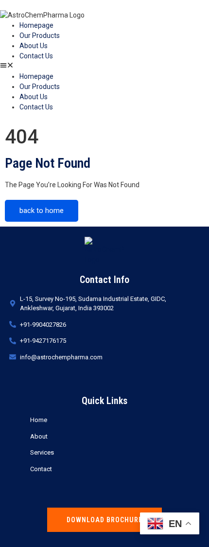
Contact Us (36, 56)
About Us (33, 46)
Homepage (36, 25)
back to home (41, 210)
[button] (104, 66)
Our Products (39, 35)
